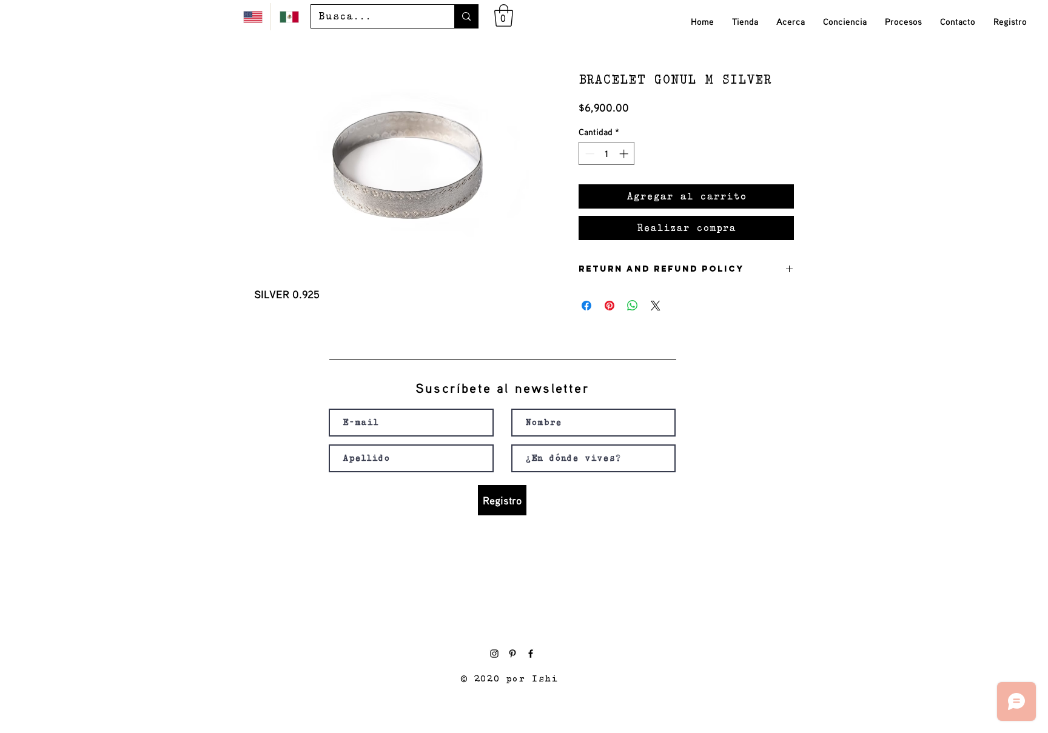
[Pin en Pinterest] (609, 305)
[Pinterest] (512, 653)
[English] (252, 16)
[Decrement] (588, 153)
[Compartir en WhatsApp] (632, 305)
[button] (503, 15)
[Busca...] (466, 16)
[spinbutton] (607, 153)
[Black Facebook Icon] (530, 653)
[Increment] (625, 153)
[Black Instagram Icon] (494, 653)
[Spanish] (288, 16)
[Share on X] (655, 305)
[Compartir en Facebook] (586, 305)
